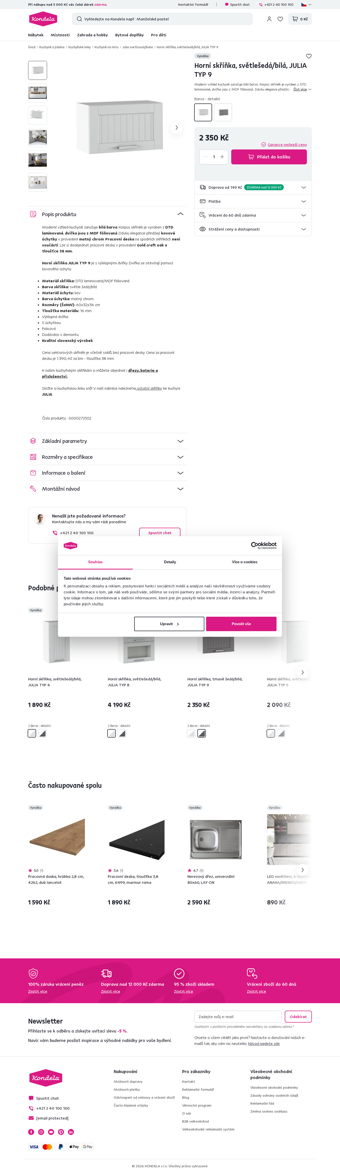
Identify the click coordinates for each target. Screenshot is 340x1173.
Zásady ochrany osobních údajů (274, 1095)
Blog (185, 1097)
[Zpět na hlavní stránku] (43, 19)
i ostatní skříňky (148, 388)
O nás (186, 1113)
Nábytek (35, 34)
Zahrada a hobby (92, 34)
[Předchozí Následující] (56, 642)
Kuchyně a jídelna (51, 47)
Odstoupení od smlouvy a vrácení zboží (144, 1097)
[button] (253, 187)
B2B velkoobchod (195, 1121)
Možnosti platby (127, 1089)
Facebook (31, 1132)
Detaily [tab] (170, 562)
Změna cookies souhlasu (268, 1111)
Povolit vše (241, 624)
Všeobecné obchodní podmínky (274, 1087)
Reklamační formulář (198, 1089)
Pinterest (61, 1132)
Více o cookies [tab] (244, 562)
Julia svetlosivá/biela (137, 47)
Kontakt (188, 1081)
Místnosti (60, 34)
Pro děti (158, 34)
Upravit (166, 624)
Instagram (41, 1132)
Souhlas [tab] (95, 562)
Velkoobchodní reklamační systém (208, 1129)
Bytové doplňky (129, 34)
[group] (119, 127)
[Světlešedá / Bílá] (203, 112)
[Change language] (306, 4)
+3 (38, 182)
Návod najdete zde (264, 1043)
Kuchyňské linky (79, 47)
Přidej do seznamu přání (309, 56)
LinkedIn (71, 1132)
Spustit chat (240, 4)
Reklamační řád (262, 1103)
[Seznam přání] (280, 19)
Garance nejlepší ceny (287, 144)
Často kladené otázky (131, 1105)
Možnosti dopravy (128, 1081)
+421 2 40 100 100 (278, 4)
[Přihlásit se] (269, 19)
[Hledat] (78, 19)
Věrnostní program (196, 1105)
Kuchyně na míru (106, 47)
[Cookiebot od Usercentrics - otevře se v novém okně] (255, 545)
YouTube (51, 1132)
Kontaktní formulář (193, 4)
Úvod (31, 47)
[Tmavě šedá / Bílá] (223, 112)
